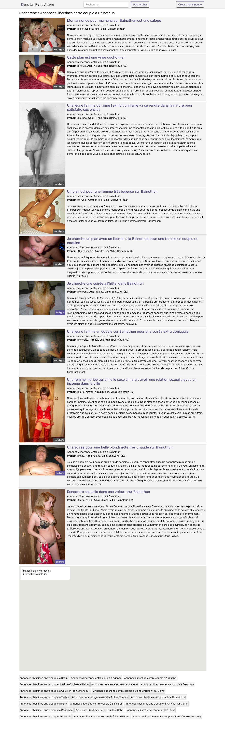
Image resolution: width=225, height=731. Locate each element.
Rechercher (140, 4)
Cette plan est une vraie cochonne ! (96, 57)
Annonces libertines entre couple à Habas (99, 710)
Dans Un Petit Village (37, 4)
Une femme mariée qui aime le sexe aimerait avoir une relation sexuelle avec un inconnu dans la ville (131, 381)
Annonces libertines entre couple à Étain (151, 710)
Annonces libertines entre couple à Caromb (45, 716)
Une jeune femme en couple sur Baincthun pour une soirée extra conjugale (128, 331)
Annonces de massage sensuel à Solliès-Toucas (99, 697)
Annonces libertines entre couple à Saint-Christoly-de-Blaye (128, 690)
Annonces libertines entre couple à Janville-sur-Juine (156, 703)
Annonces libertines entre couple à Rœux (44, 678)
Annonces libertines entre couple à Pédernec (46, 710)
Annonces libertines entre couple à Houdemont (158, 697)
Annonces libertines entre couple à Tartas (44, 697)
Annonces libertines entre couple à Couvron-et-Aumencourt (55, 690)
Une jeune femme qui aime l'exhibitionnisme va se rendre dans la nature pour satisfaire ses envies (129, 107)
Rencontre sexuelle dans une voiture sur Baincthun (108, 492)
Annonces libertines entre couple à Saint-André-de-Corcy (167, 716)
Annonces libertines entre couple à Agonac (96, 678)
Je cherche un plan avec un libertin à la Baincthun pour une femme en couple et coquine (132, 241)
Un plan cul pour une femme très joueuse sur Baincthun (112, 191)
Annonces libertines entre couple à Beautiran (167, 684)
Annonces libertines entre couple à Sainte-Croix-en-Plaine (54, 684)
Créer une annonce (190, 4)
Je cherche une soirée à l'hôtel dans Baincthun (105, 283)
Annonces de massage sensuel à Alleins (114, 684)
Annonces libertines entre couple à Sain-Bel (96, 703)
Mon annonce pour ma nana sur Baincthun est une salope (114, 20)
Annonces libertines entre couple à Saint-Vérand (101, 716)
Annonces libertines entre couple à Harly (43, 703)
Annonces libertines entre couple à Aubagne (150, 678)
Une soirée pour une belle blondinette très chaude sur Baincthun (119, 447)
